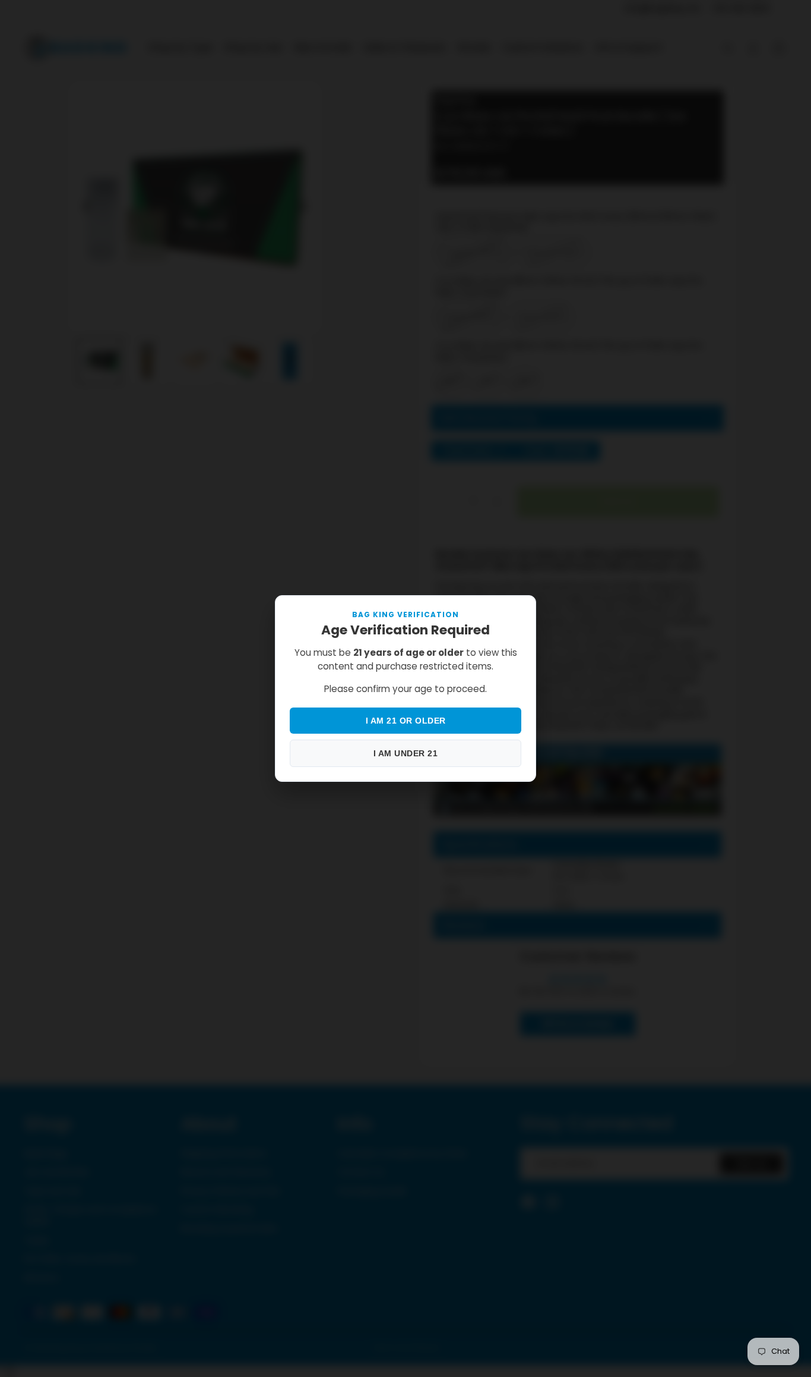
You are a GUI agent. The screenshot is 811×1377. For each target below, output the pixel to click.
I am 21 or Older (406, 720)
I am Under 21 (405, 753)
